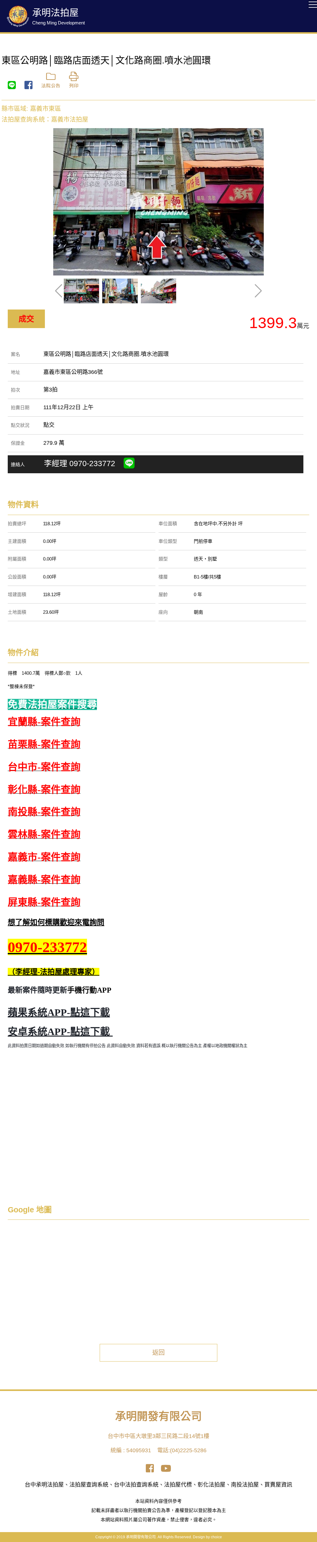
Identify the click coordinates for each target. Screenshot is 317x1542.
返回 (158, 1352)
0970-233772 (93, 463)
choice (216, 1537)
